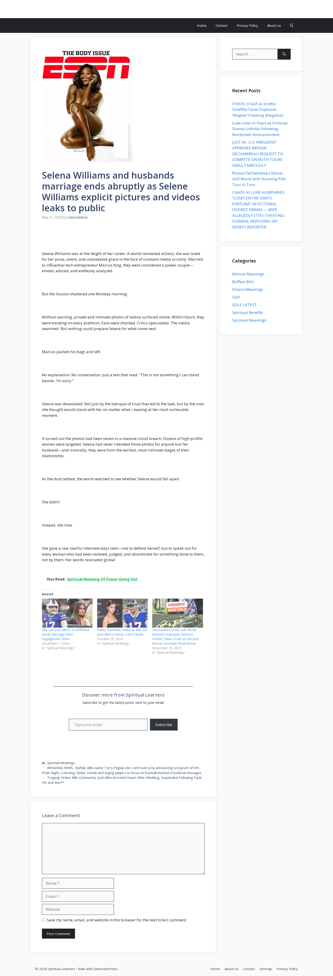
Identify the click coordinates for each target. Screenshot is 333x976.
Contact (222, 25)
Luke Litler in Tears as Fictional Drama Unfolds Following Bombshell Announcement (260, 128)
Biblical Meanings (248, 274)
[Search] (284, 54)
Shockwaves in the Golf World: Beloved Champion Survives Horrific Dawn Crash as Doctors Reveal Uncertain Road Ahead (175, 637)
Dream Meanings (247, 289)
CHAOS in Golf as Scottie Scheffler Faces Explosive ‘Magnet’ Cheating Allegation (257, 109)
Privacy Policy (247, 25)
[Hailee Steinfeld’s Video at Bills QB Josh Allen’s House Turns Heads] (122, 613)
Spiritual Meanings (61, 763)
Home (202, 25)
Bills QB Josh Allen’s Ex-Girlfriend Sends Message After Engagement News (65, 634)
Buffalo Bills (243, 281)
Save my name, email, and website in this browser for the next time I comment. (117, 920)
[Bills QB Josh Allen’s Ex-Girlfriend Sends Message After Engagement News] (67, 613)
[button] (291, 25)
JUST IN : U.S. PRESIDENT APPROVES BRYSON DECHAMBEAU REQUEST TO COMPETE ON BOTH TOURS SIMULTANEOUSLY (257, 154)
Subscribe (163, 724)
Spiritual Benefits (247, 312)
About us (274, 25)
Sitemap (265, 968)
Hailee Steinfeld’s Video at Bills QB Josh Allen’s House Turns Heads (122, 632)
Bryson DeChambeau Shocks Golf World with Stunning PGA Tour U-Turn (259, 178)
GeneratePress (105, 968)
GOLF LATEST (244, 304)
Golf (236, 297)
